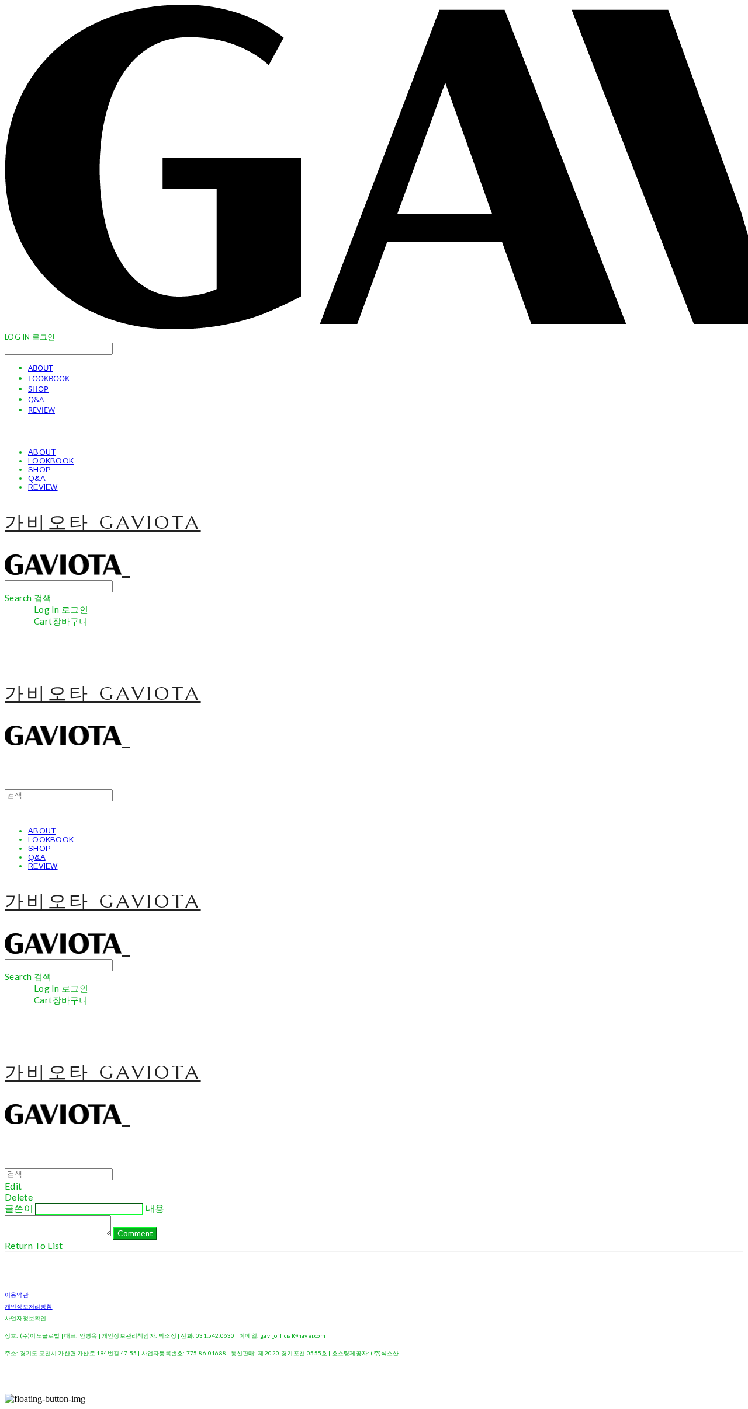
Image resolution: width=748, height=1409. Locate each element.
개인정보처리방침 (29, 1306)
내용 (155, 1207)
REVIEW (41, 409)
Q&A (36, 399)
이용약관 (17, 1294)
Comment (135, 1233)
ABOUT (40, 367)
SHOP (38, 388)
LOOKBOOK (49, 378)
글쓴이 (19, 1207)
